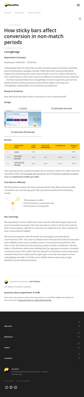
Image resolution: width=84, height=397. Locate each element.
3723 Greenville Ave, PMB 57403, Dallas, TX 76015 (30, 372)
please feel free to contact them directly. (34, 300)
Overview (7, 13)
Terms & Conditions (23, 381)
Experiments (19, 13)
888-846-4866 (17, 374)
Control (16, 152)
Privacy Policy (9, 381)
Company (8, 358)
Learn (6, 348)
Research (8, 337)
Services (8, 326)
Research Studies (34, 13)
